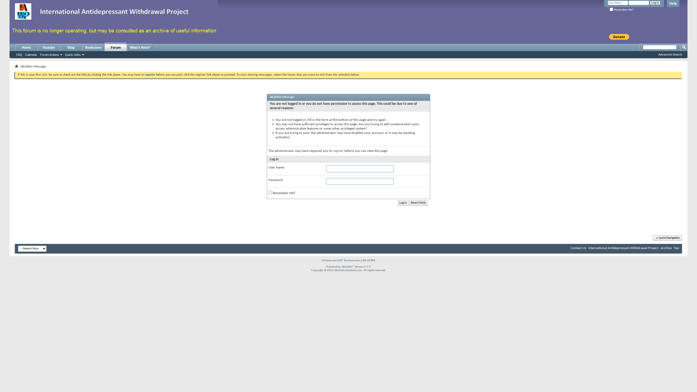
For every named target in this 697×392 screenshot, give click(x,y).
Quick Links (73, 54)
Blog (71, 48)
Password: (275, 180)
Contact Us (578, 248)
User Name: (276, 167)
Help (673, 3)
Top (676, 248)
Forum (116, 48)
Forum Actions (49, 54)
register (338, 151)
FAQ (19, 54)
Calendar (31, 54)
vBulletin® (347, 266)
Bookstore (93, 48)
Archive (666, 248)
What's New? (140, 48)
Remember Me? (623, 9)
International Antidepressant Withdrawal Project (623, 248)
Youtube (48, 48)
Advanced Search (670, 54)
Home (26, 48)
